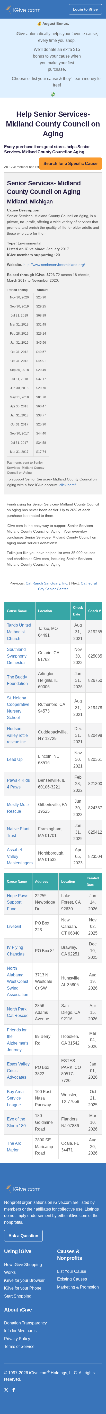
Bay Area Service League (15, 1098)
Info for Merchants (20, 1331)
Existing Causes (72, 1279)
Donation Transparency (25, 1323)
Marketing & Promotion (78, 1287)
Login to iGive (85, 9)
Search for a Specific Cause (70, 163)
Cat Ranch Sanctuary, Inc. (47, 583)
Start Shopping (17, 1296)
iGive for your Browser (24, 1280)
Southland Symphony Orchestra (16, 656)
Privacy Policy (17, 1339)
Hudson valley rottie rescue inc (17, 735)
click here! (67, 485)
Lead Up (15, 759)
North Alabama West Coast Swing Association (17, 981)
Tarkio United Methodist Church (19, 632)
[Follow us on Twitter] (6, 1390)
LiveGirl (14, 926)
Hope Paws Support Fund (17, 902)
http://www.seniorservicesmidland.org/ (54, 265)
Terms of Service (19, 1346)
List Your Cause (71, 1271)
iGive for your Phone (22, 1288)
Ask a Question (23, 1236)
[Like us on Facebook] (13, 1390)
